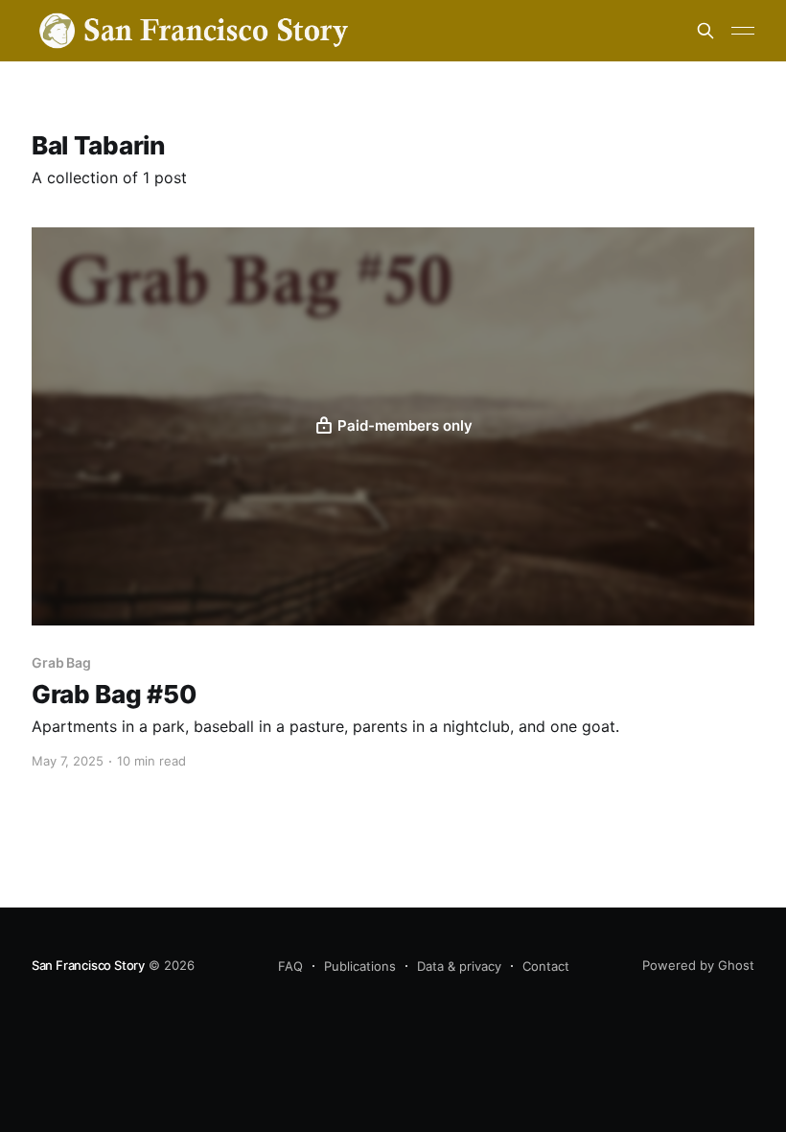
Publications (360, 966)
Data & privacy (459, 966)
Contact (545, 966)
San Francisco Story (88, 965)
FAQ (290, 966)
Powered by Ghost (698, 965)
